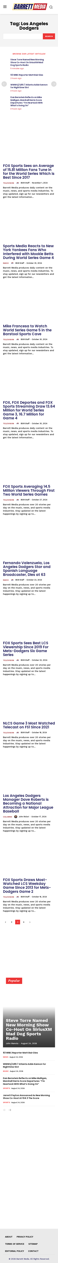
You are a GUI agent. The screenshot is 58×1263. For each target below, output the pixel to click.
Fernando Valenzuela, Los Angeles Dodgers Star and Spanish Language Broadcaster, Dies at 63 (27, 568)
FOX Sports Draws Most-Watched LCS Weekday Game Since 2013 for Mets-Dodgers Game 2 (27, 885)
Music (6, 1071)
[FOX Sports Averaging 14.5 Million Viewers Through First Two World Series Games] (29, 463)
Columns (7, 817)
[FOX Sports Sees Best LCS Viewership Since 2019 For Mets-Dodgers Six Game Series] (29, 620)
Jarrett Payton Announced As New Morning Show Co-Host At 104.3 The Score (26, 1097)
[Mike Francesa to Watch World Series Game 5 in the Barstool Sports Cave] (29, 303)
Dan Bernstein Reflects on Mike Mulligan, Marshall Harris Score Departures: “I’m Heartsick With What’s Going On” (26, 101)
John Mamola (12, 1043)
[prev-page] (4, 84)
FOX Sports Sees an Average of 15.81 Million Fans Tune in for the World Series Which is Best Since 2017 (28, 171)
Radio (6, 263)
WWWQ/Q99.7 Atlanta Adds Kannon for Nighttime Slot (28, 86)
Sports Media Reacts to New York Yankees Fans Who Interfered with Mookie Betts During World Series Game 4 (28, 251)
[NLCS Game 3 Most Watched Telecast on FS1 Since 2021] (29, 700)
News (5, 1057)
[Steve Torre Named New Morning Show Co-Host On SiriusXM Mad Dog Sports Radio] (29, 1013)
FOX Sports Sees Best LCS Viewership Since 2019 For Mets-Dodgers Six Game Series (25, 649)
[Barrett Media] (29, 7)
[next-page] (54, 84)
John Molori (24, 816)
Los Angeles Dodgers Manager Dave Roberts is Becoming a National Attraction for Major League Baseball (28, 803)
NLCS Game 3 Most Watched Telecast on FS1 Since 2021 (29, 725)
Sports (6, 1088)
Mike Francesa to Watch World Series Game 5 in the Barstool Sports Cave (27, 330)
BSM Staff (25, 183)
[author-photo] (18, 182)
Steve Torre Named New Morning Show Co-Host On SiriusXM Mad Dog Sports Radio (27, 62)
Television (8, 183)
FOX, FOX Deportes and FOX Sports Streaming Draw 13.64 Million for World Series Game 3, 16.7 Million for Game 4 (29, 410)
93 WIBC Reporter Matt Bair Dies (26, 74)
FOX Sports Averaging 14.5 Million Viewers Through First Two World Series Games (29, 490)
